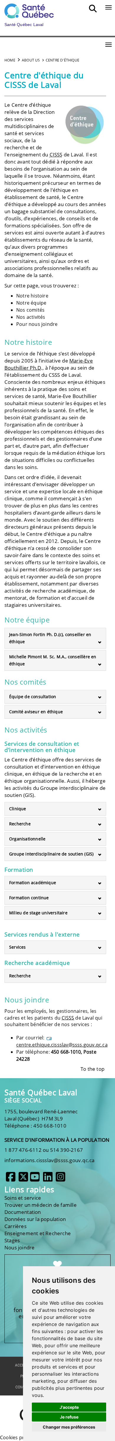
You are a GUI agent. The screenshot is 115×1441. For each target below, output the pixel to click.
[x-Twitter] (23, 1179)
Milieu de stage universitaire (38, 913)
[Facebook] (10, 1179)
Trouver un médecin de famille (40, 1204)
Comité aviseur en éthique (36, 711)
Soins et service (22, 1197)
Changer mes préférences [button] (69, 1426)
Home (9, 60)
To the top (92, 1068)
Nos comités (30, 310)
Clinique (17, 808)
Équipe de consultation (32, 696)
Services (17, 947)
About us (31, 60)
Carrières (15, 1226)
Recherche (20, 824)
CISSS (56, 154)
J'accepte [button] (69, 1407)
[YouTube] (35, 1179)
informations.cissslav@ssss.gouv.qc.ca (49, 1160)
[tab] (55, 638)
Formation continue (29, 897)
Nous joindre (19, 1247)
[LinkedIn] (47, 1179)
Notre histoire (32, 295)
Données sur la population (35, 1219)
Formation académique (32, 882)
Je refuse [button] (69, 1416)
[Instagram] (60, 1179)
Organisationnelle (27, 839)
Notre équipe (31, 303)
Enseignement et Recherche (37, 1233)
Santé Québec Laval (40, 1092)
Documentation (22, 1212)
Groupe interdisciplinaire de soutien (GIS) (51, 854)
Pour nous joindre (37, 324)
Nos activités (30, 317)
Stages (12, 1240)
